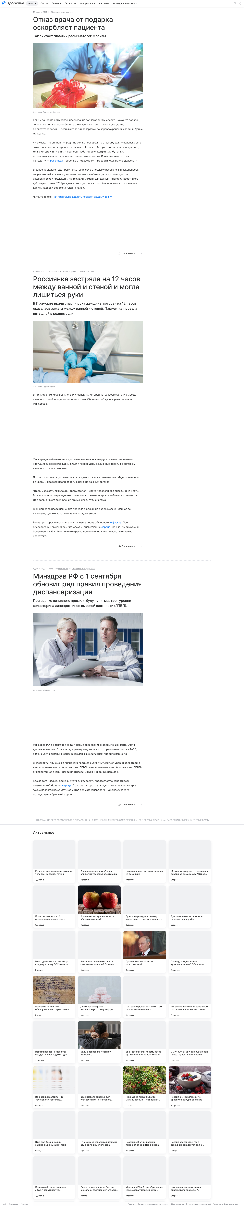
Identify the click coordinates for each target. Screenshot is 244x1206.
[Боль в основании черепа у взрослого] (99, 1042)
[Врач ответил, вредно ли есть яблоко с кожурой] (99, 906)
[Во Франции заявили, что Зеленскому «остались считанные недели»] (54, 1087)
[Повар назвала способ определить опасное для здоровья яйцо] (54, 906)
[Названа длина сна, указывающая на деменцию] (144, 861)
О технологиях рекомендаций (198, 1204)
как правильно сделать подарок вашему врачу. (82, 196)
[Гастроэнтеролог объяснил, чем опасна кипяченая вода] (144, 997)
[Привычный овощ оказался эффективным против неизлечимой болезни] (54, 1177)
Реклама (24, 1204)
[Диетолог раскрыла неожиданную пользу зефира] (99, 997)
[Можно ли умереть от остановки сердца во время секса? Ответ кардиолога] (190, 861)
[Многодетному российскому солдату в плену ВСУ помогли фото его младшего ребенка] (54, 952)
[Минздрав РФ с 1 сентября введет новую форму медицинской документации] (144, 1177)
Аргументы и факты (67, 271)
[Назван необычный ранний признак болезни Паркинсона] (144, 1132)
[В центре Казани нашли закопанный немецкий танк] (54, 1132)
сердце (105, 526)
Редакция (132, 1204)
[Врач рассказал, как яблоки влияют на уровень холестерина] (99, 861)
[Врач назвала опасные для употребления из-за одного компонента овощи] (99, 1087)
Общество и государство (62, 12)
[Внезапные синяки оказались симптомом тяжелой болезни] (99, 952)
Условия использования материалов (153, 1204)
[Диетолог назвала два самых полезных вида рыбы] (190, 906)
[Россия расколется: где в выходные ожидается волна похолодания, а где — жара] (190, 1132)
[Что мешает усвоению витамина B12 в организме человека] (99, 1132)
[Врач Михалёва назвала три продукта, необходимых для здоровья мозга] (54, 1042)
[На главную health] (15, 3)
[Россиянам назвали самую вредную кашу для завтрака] (190, 1087)
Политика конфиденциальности (226, 1204)
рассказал (56, 160)
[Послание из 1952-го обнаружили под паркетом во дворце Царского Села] (54, 997)
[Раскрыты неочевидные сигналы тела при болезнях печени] (54, 861)
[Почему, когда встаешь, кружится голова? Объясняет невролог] (190, 952)
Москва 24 (63, 569)
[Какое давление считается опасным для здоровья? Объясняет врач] (190, 1177)
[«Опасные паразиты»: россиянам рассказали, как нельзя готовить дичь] (190, 997)
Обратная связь (177, 1204)
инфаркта (115, 522)
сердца (66, 785)
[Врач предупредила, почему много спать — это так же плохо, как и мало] (144, 906)
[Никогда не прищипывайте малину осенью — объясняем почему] (144, 1087)
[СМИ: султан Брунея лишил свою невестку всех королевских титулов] (190, 1042)
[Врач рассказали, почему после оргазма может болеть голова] (144, 1042)
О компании (13, 1204)
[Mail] (4, 3)
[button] (88, 75)
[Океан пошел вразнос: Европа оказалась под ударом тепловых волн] (99, 1177)
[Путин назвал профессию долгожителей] (144, 952)
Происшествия (87, 271)
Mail (4, 1204)
